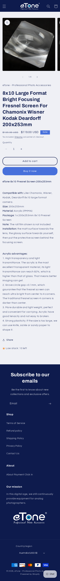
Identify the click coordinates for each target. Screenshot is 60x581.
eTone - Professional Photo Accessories (34, 571)
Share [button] (9, 340)
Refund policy (14, 431)
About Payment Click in (19, 474)
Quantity (7, 142)
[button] (4, 6)
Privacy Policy (14, 446)
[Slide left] (22, 77)
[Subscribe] (50, 403)
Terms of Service (15, 423)
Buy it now (30, 171)
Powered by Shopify (30, 574)
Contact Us (12, 453)
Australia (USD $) (28, 553)
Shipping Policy (15, 438)
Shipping (19, 137)
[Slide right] (37, 77)
